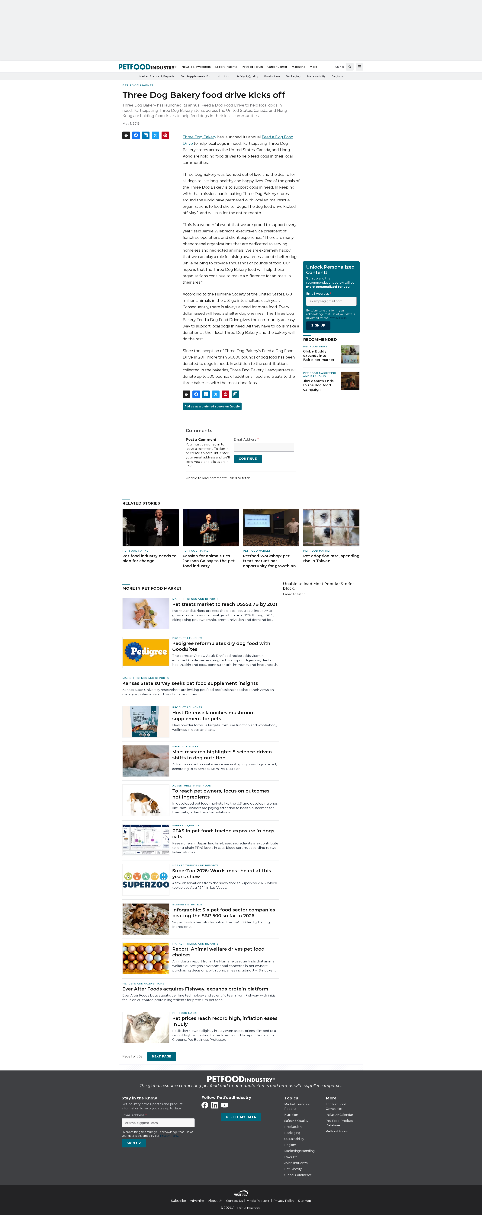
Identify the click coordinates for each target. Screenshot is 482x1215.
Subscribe (178, 1201)
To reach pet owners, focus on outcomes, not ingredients (221, 793)
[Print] (126, 135)
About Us (215, 1201)
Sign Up (318, 325)
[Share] (136, 135)
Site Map (304, 1201)
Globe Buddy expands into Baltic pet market (318, 355)
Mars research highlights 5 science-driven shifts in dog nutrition (222, 754)
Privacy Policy (283, 1201)
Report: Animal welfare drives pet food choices (218, 952)
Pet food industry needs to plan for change (149, 558)
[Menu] (359, 67)
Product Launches (187, 637)
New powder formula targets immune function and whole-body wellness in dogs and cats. (224, 727)
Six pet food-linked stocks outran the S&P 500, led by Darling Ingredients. (221, 924)
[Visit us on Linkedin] (214, 1105)
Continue (248, 459)
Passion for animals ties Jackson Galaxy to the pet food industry (209, 561)
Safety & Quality (185, 825)
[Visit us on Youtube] (224, 1105)
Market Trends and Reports (195, 598)
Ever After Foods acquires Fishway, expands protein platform (195, 989)
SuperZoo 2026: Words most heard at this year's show (221, 873)
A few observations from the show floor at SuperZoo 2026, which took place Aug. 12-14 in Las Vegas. (224, 885)
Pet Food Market (138, 85)
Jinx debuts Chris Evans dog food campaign (318, 385)
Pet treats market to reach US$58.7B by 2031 (224, 604)
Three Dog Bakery (199, 137)
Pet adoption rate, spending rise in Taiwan (331, 558)
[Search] (350, 67)
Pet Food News (315, 346)
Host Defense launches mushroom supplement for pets (213, 715)
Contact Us (234, 1201)
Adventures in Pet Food (191, 785)
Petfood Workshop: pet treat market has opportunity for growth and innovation (270, 561)
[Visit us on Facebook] (204, 1105)
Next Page (161, 1056)
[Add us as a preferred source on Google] (235, 394)
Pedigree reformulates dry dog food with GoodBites (221, 646)
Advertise (197, 1201)
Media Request (258, 1201)
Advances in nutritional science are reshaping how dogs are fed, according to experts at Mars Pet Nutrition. (224, 766)
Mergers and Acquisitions (143, 983)
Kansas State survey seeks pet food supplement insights (190, 683)
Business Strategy (187, 904)
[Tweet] (155, 135)
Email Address (246, 439)
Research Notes (185, 746)
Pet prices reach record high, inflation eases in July (225, 1021)
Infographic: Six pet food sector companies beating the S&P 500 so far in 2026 (223, 912)
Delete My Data (241, 1117)
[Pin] (165, 135)
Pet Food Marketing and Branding (319, 375)
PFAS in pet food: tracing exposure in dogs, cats (223, 833)
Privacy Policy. (338, 318)
